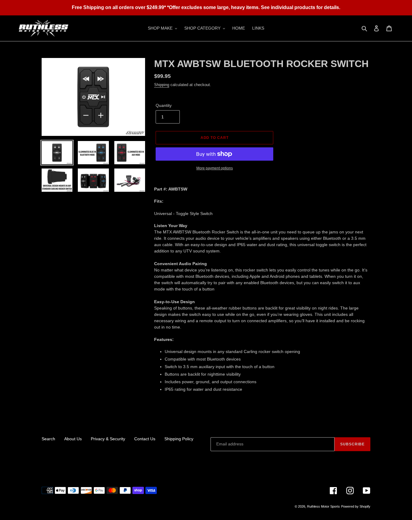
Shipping (161, 84)
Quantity (164, 105)
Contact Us (144, 438)
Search (48, 438)
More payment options (214, 168)
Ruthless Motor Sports (323, 506)
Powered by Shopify (355, 506)
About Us (73, 438)
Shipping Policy (178, 438)
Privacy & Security (108, 438)
